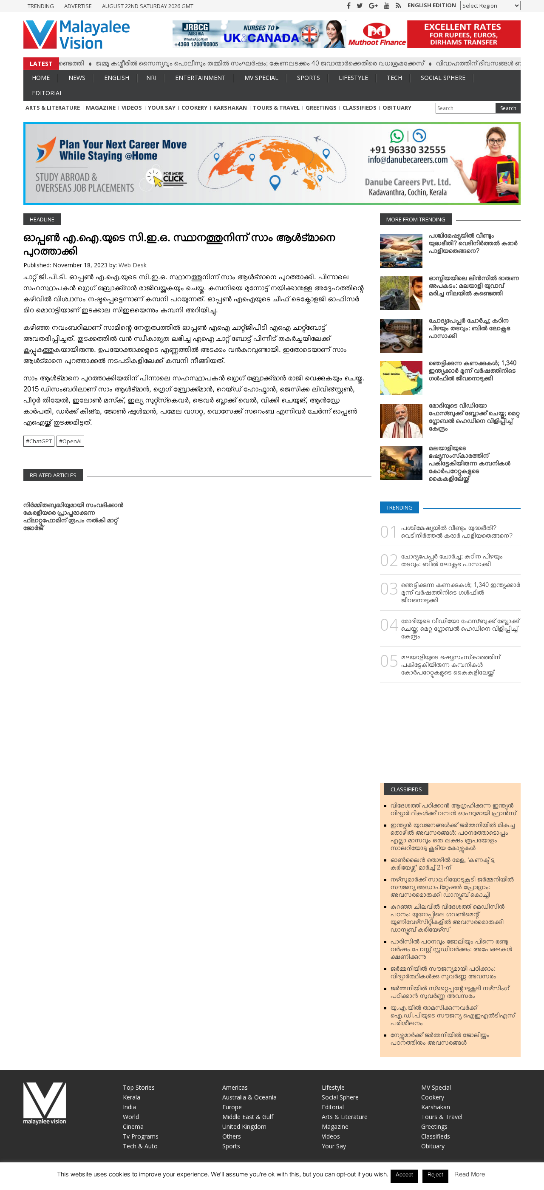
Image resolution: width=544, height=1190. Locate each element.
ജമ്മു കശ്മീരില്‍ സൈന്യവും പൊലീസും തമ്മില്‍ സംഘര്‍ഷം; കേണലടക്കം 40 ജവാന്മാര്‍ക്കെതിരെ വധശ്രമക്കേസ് (239, 65)
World (131, 1117)
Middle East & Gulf (247, 1117)
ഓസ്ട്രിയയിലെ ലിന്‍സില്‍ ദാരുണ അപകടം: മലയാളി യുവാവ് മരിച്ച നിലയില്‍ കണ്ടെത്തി (474, 287)
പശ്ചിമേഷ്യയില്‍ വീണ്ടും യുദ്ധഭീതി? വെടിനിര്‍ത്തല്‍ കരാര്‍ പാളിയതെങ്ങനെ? (473, 245)
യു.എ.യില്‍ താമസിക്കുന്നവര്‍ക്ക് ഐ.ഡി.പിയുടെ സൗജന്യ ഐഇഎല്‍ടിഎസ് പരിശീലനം (453, 1017)
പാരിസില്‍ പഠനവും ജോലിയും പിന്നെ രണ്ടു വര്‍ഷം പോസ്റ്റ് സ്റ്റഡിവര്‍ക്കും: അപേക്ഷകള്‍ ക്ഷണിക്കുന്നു (451, 951)
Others (231, 1136)
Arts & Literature (53, 107)
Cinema (133, 1126)
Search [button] (508, 108)
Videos (132, 107)
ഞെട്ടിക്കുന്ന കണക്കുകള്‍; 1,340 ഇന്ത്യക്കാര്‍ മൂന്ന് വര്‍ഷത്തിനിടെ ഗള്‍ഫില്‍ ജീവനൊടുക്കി (472, 372)
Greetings (321, 107)
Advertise (78, 6)
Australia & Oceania (249, 1097)
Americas (235, 1087)
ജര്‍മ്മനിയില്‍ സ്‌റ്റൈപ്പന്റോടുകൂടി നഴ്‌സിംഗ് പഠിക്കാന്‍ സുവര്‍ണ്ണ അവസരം (450, 994)
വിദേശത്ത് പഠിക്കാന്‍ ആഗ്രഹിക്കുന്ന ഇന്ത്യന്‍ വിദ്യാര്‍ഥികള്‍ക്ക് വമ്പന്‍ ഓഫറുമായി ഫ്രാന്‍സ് (453, 811)
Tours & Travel (276, 107)
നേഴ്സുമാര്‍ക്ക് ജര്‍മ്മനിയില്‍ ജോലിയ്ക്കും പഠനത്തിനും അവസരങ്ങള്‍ (440, 1040)
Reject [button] (435, 1176)
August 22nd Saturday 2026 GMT (147, 6)
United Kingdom (244, 1126)
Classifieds (360, 107)
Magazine (101, 107)
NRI (151, 78)
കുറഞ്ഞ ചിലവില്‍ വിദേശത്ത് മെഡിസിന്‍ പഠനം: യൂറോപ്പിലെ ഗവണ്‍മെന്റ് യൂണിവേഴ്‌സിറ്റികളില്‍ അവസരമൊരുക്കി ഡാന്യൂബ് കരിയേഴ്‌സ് (448, 920)
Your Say (162, 107)
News (76, 78)
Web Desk (133, 265)
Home (41, 78)
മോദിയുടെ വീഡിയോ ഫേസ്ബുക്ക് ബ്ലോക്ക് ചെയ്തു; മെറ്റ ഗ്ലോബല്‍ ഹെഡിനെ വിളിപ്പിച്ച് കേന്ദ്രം (474, 419)
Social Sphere (443, 78)
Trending (41, 6)
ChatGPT (40, 441)
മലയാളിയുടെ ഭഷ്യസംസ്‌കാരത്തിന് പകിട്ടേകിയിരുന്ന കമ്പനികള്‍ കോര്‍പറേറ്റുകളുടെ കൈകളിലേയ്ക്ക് (469, 465)
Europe (232, 1107)
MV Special (261, 78)
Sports (308, 78)
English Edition (432, 5)
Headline (42, 219)
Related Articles (53, 475)
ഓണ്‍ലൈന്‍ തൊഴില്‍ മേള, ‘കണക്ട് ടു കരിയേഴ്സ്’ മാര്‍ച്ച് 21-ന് (443, 865)
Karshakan (230, 107)
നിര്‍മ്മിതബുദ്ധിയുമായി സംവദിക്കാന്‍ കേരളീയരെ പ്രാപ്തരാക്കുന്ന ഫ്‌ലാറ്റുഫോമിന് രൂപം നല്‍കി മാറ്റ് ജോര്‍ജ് (73, 518)
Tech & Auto (140, 1146)
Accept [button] (404, 1176)
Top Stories (139, 1087)
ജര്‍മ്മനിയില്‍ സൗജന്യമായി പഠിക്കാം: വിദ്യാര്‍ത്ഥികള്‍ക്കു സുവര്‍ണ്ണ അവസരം (443, 974)
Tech (394, 78)
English (116, 78)
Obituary (396, 107)
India (129, 1107)
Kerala (131, 1097)
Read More (469, 1176)
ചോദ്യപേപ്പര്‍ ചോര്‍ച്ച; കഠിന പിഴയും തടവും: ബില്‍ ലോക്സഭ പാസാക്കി (469, 330)
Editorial (47, 93)
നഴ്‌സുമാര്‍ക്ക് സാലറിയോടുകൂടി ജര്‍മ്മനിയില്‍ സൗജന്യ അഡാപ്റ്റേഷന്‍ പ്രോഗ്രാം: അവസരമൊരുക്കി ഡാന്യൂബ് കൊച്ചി (452, 889)
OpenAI (72, 441)
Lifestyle (353, 78)
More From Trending (415, 219)
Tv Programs (141, 1136)
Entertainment (200, 78)
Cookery (194, 107)
